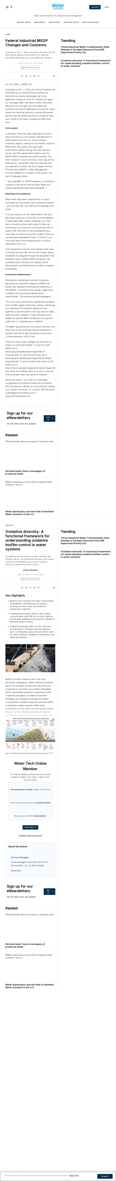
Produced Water (71, 22)
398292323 (23, 646)
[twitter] (30, 76)
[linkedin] (26, 76)
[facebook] (22, 76)
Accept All (105, 1176)
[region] (58, 1176)
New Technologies (90, 22)
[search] (11, 7)
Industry (9, 525)
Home (7, 34)
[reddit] (34, 76)
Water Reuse (54, 22)
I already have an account (30, 835)
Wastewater (39, 22)
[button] (7, 7)
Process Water (24, 22)
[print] (54, 76)
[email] (38, 76)
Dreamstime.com (46, 646)
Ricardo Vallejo (34, 646)
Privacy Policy (74, 1175)
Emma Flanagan (30, 570)
